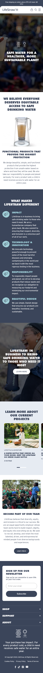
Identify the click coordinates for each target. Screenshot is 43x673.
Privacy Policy (21, 661)
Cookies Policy (9, 661)
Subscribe (21, 594)
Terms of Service (33, 661)
